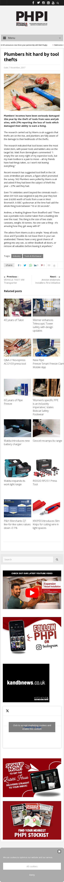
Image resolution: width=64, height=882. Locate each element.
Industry (17, 256)
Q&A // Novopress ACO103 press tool (15, 361)
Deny (32, 874)
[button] (59, 851)
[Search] (57, 559)
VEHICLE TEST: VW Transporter (14, 279)
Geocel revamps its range (48, 440)
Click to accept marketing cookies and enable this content (32, 727)
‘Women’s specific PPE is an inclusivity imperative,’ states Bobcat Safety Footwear (45, 407)
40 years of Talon (14, 320)
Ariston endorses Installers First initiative (47, 279)
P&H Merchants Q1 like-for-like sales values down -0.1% (17, 524)
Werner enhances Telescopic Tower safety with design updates (43, 325)
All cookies (32, 866)
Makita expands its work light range (14, 482)
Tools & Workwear (33, 256)
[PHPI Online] (32, 18)
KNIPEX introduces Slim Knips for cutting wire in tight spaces (46, 524)
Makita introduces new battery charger (17, 442)
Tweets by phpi (32, 727)
